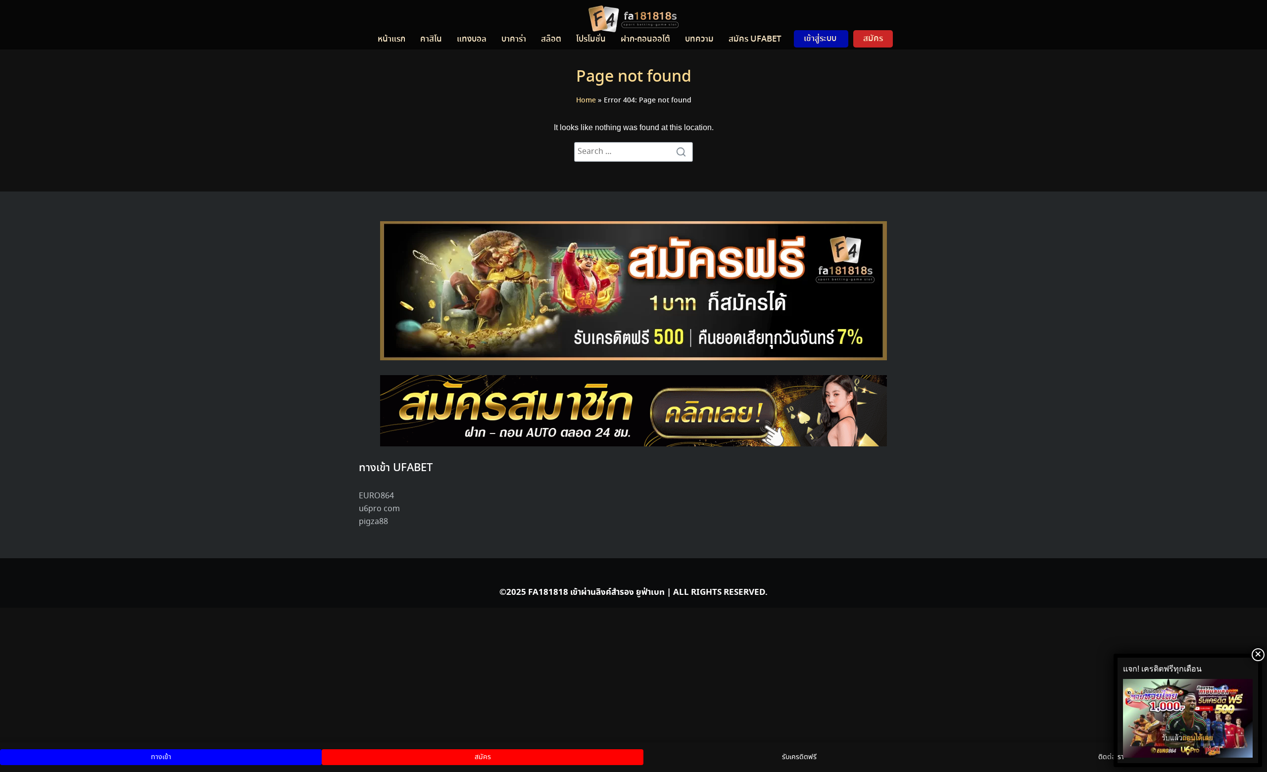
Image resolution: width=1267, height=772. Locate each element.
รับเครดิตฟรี (799, 757)
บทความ (699, 39)
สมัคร (873, 38)
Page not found (633, 77)
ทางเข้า (161, 757)
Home (586, 100)
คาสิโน (431, 39)
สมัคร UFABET (755, 39)
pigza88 (373, 522)
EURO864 (376, 496)
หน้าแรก (391, 39)
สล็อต (551, 39)
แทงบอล (472, 39)
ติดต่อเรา (1111, 757)
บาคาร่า (513, 39)
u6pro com (379, 509)
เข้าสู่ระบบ (820, 38)
